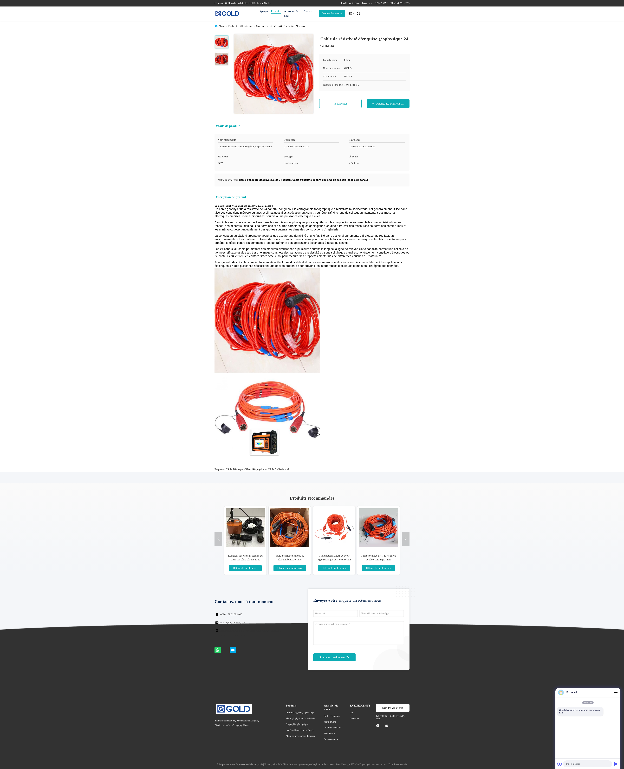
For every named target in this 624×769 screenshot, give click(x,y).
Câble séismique (246, 26)
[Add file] (559, 763)
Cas (351, 712)
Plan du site (329, 733)
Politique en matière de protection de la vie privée (240, 764)
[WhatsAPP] (222, 652)
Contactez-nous (331, 739)
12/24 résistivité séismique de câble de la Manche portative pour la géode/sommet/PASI (378, 559)
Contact (308, 11)
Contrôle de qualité (332, 727)
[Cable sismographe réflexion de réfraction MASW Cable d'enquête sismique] (334, 527)
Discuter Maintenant (332, 13)
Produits (276, 11)
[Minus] (616, 692)
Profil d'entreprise (332, 716)
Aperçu (263, 11)
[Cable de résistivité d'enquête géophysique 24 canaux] (273, 74)
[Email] (237, 652)
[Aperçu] (227, 14)
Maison (222, 26)
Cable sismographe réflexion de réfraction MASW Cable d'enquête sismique (334, 559)
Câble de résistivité (278, 469)
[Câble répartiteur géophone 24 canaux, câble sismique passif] (289, 527)
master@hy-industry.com (233, 622)
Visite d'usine (330, 722)
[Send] (615, 763)
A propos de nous (291, 13)
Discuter (342, 103)
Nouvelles (354, 718)
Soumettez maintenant (332, 657)
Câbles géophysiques (255, 469)
